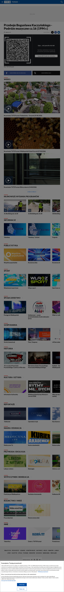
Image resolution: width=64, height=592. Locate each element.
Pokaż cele (22, 589)
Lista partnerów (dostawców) (8, 580)
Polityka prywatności (43, 571)
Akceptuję (21, 584)
